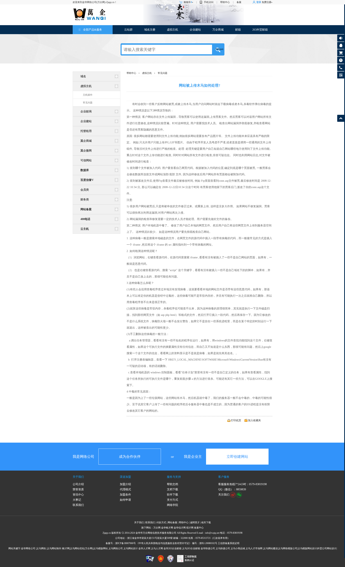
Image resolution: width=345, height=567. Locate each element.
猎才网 (189, 527)
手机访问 (208, 2)
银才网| (66, 548)
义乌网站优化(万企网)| (81, 548)
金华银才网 (167, 527)
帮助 (340, 60)
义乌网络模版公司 (287, 548)
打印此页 (236, 420)
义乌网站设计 (130, 548)
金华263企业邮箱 (172, 548)
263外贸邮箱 (260, 29)
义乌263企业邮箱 (191, 548)
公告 (340, 38)
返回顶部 (340, 118)
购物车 (188, 2)
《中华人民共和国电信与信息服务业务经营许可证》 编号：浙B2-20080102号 (176, 543)
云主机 (84, 228)
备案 (239, 2)
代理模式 (125, 489)
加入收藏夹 (254, 420)
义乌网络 (41, 548)
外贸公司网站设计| (327, 548)
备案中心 (199, 527)
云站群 (128, 29)
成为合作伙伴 (130, 457)
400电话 (85, 219)
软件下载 (172, 494)
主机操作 (87, 94)
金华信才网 (180, 527)
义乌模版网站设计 (307, 548)
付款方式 (161, 522)
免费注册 (266, 2)
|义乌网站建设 (270, 548)
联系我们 (78, 505)
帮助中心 (225, 2)
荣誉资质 (78, 489)
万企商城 (218, 29)
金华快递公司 (208, 548)
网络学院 (172, 505)
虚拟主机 (172, 29)
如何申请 (125, 499)
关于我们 (78, 476)
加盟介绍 (125, 484)
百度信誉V (87, 179)
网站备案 (86, 209)
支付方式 (172, 499)
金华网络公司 (28, 548)
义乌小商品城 (238, 548)
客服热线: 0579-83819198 (340, 68)
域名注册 (149, 29)
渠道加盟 (125, 476)
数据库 (84, 170)
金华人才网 (144, 548)
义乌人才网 (157, 548)
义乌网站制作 (54, 548)
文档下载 (172, 489)
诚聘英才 (195, 522)
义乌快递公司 (223, 548)
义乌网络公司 (115, 548)
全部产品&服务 (92, 29)
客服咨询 (340, 45)
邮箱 (238, 29)
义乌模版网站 (100, 548)
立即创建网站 (237, 457)
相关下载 (206, 522)
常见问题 (87, 102)
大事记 (77, 499)
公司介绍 (78, 484)
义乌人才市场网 (254, 548)
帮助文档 (172, 484)
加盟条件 (125, 494)
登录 (258, 2)
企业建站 (195, 29)
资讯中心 (78, 494)
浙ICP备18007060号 (125, 543)
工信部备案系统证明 (228, 543)
